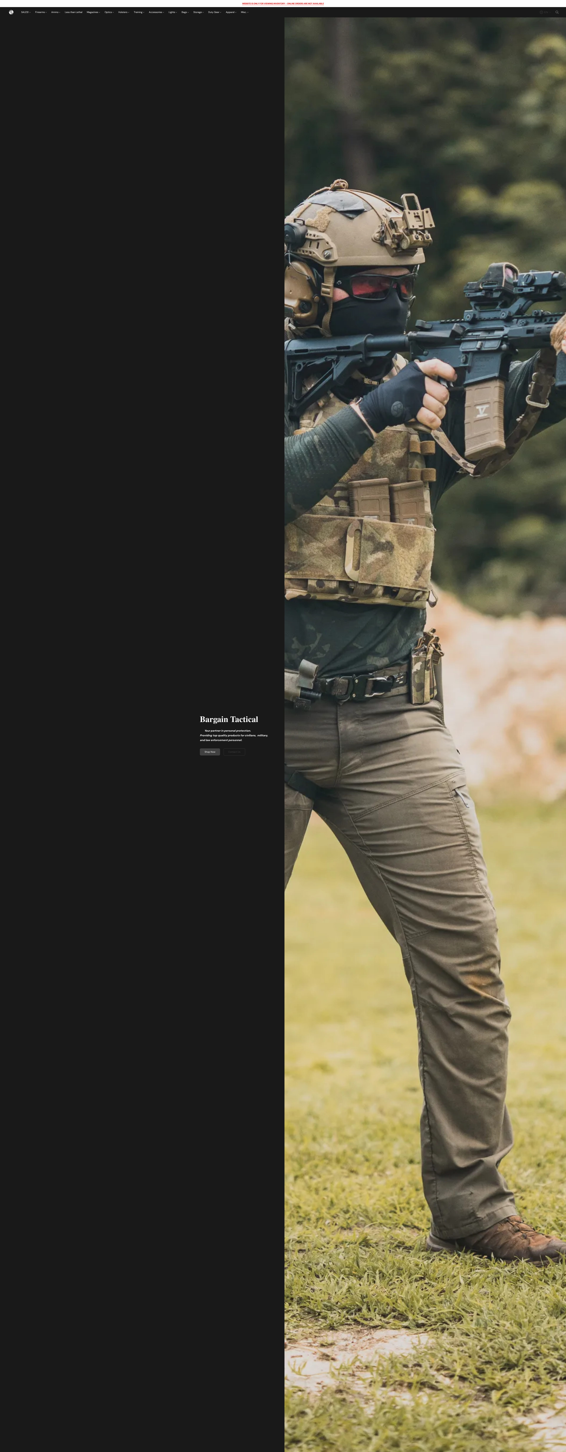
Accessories (156, 12)
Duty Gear (214, 12)
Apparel (230, 12)
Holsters (123, 12)
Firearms (40, 12)
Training (138, 12)
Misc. (244, 12)
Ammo (55, 12)
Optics (108, 12)
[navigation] (545, 12)
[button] (11, 12)
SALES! (25, 12)
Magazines (93, 12)
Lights (172, 12)
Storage (197, 12)
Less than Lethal (73, 12)
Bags (184, 12)
